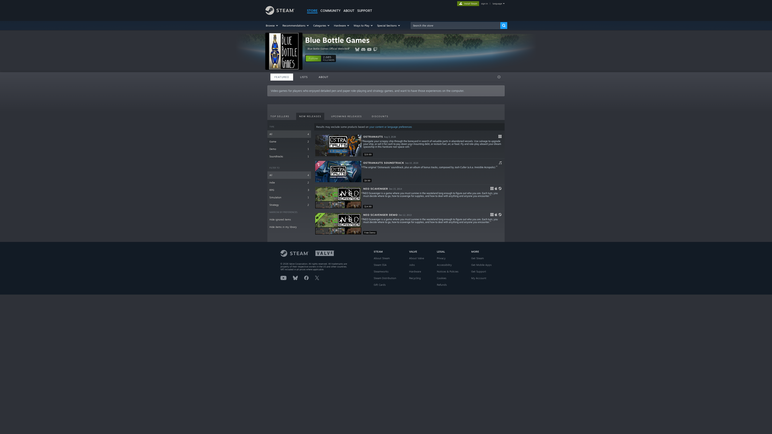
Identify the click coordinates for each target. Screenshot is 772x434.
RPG (289, 189)
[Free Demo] (338, 223)
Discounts (380, 116)
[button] (272, 25)
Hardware (415, 271)
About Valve (416, 258)
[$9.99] (338, 171)
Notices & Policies (447, 271)
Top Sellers (279, 116)
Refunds (442, 284)
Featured (281, 77)
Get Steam (477, 258)
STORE (312, 11)
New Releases (310, 116)
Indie (289, 182)
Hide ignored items (280, 219)
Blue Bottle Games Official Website (327, 48)
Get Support (478, 271)
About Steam (382, 258)
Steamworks (381, 271)
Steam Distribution (385, 278)
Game (289, 141)
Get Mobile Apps (481, 264)
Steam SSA (380, 264)
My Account (478, 278)
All (289, 134)
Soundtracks (289, 156)
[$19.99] (338, 145)
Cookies (441, 278)
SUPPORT (364, 11)
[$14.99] (338, 197)
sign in (484, 3)
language (497, 3)
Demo (289, 148)
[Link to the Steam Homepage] (280, 13)
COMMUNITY (330, 11)
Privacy (441, 258)
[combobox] (455, 25)
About (348, 11)
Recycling (415, 278)
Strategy (289, 204)
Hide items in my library (283, 226)
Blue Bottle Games (337, 40)
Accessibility (444, 264)
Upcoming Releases (346, 116)
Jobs (412, 264)
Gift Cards (380, 284)
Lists (304, 77)
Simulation (289, 197)
